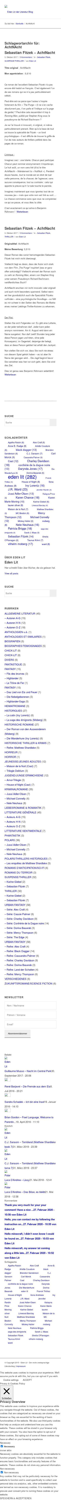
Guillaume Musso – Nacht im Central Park (28, 1071)
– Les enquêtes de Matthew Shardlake (26, 863)
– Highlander (11, 678)
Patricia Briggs (20, 528)
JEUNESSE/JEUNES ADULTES (23, 761)
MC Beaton (22, 513)
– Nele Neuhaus (13, 803)
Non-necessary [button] (7, 1468)
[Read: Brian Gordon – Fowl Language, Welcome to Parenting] (8, 1111)
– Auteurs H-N (13, 821)
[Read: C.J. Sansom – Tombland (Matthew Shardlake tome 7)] (8, 1158)
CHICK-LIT (11, 650)
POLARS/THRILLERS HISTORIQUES (26, 858)
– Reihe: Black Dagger (17, 951)
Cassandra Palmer (33, 457)
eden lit (22, 476)
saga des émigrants (17, 1331)
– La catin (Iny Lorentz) (17, 715)
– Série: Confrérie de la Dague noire (24, 923)
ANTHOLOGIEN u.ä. (16, 632)
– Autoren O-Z (12, 627)
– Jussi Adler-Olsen (15, 794)
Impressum (21, 1366)
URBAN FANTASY (15, 905)
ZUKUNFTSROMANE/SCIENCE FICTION (28, 983)
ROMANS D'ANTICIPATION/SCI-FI (24, 868)
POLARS (10, 840)
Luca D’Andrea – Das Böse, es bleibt (25, 1192)
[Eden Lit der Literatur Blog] (25, 12)
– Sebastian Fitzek (15, 886)
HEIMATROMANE (15, 706)
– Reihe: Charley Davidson (19, 960)
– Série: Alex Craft (15, 909)
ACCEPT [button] (27, 1379)
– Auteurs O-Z (12, 826)
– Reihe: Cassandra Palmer (20, 955)
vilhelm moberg (20, 544)
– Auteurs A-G (13, 817)
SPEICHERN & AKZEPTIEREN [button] (15, 1498)
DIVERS (9, 659)
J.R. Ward (18, 489)
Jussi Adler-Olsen (21, 493)
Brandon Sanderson (29, 1272)
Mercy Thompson (25, 515)
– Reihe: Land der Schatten (20, 969)
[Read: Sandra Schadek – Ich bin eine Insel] (8, 1095)
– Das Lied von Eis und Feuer (21, 692)
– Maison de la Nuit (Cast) (19, 766)
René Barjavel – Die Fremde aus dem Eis (27, 1086)
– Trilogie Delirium (14, 770)
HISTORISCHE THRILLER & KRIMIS (26, 743)
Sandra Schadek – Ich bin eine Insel (24, 1102)
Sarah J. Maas (31, 532)
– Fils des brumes (14, 673)
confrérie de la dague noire (20, 1283)
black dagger (26, 449)
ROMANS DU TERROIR (19, 872)
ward (46, 544)
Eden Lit (32, 61)
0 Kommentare (26, 57)
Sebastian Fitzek (21, 536)
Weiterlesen (22, 211)
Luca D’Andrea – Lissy (17, 1180)
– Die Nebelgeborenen (17, 696)
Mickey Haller (25, 520)
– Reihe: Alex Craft (15, 946)
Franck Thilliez (43, 1291)
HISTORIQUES (13, 710)
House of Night (31, 481)
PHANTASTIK (12, 835)
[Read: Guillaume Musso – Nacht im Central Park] (8, 1066)
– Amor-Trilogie (13, 780)
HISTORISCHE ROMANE (19, 724)
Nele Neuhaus (27, 525)
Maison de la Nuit (18, 509)
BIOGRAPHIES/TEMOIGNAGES (23, 646)
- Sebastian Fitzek (43, 57)
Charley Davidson (41, 1280)
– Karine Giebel (13, 881)
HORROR (10, 757)
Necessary (9, 1446)
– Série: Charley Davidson (19, 918)
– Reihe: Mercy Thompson (19, 974)
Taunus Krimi (35, 540)
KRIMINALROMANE (16, 789)
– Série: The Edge (14, 937)
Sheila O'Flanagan (40, 1335)
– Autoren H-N (13, 622)
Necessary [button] (5, 1442)
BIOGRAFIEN (12, 641)
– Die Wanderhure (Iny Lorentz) (22, 738)
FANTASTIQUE (13, 664)
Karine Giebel (41, 501)
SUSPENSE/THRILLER (14, 61)
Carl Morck (26, 1276)
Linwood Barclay (40, 505)
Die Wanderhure (26, 1287)
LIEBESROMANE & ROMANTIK (23, 807)
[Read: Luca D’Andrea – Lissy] (8, 1175)
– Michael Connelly (15, 798)
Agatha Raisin (16, 442)
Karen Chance (27, 497)
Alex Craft (39, 442)
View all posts (11, 573)
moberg (46, 1324)
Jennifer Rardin (44, 489)
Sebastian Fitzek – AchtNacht (30, 52)
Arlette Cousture (27, 1269)
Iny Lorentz (35, 485)
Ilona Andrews (37, 1294)
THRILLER (9, 236)
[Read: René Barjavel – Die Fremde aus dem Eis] (8, 1080)
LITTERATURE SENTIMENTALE (23, 831)
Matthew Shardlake (26, 1316)
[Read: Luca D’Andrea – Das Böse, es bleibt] (8, 1187)
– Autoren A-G (13, 618)
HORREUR (11, 752)
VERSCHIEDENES (15, 979)
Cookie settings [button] (11, 1379)
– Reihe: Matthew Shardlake (20, 747)
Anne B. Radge (17, 446)
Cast (13, 461)
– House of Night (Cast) (18, 784)
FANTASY (10, 669)
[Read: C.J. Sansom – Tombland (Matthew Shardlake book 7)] (8, 1137)
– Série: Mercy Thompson (19, 932)
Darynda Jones (30, 469)
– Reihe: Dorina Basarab (18, 965)
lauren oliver (15, 505)
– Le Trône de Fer (14, 683)
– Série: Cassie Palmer (17, 914)
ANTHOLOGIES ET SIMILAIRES (23, 636)
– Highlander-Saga (15, 701)
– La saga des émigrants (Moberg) (24, 720)
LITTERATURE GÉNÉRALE (20, 812)
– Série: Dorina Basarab (18, 928)
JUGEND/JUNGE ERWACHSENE (24, 775)
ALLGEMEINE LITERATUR (20, 613)
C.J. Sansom (34, 453)
